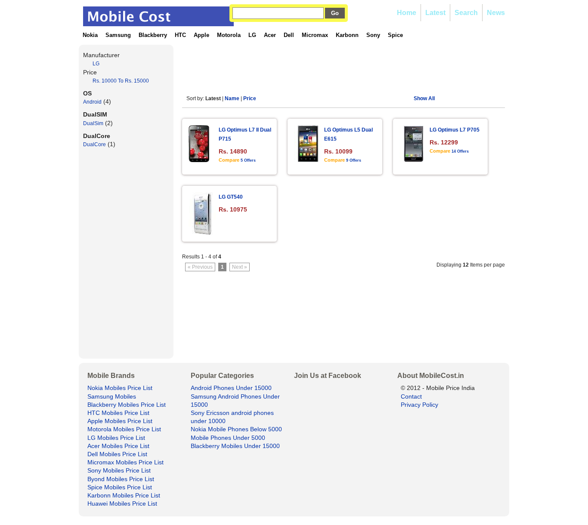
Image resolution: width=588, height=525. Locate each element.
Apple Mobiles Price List (119, 421)
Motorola (229, 35)
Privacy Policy (419, 404)
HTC (180, 35)
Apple (201, 35)
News (496, 12)
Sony (373, 35)
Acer (270, 35)
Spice (395, 35)
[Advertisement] (338, 64)
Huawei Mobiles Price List (122, 503)
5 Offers (248, 160)
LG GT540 (231, 197)
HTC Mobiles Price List (118, 412)
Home (406, 12)
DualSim (93, 123)
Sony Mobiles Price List (119, 470)
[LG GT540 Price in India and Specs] (203, 232)
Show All (424, 98)
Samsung (118, 35)
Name (232, 98)
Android (92, 102)
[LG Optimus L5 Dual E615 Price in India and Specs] (308, 159)
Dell (289, 35)
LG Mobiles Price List (116, 437)
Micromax (315, 35)
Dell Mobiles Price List (117, 454)
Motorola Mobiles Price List (124, 429)
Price (249, 98)
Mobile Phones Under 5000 (228, 437)
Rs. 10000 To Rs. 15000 (121, 81)
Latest (435, 12)
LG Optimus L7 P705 (455, 130)
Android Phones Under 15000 (231, 387)
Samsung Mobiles (111, 396)
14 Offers (460, 151)
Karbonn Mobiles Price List (123, 495)
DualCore (94, 144)
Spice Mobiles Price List (119, 487)
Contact (411, 396)
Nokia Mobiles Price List (119, 387)
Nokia (90, 35)
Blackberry (153, 35)
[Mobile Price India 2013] (158, 22)
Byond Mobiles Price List (120, 479)
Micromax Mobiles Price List (125, 462)
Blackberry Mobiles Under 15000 (235, 445)
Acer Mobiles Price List (118, 445)
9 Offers (353, 160)
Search (466, 12)
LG (252, 35)
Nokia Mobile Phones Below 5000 (236, 429)
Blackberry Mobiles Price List (126, 404)
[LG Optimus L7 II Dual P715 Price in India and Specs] (199, 159)
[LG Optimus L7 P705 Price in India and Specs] (413, 159)
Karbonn (347, 35)
